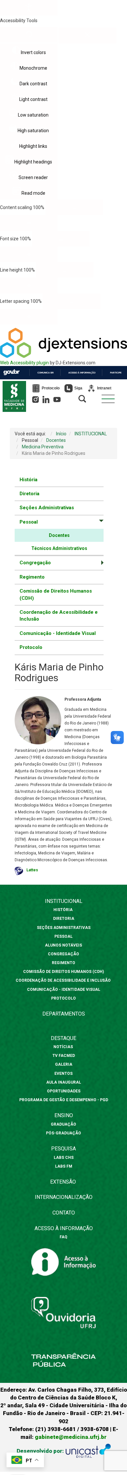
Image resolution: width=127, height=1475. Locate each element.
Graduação (63, 1124)
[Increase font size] (29, 254)
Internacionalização (63, 1197)
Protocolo (31, 647)
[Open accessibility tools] (29, 8)
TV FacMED (63, 1055)
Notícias (63, 1047)
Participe (115, 372)
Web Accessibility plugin (24, 362)
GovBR (11, 372)
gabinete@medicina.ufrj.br (70, 1437)
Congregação (63, 954)
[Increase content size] (29, 223)
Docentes (59, 535)
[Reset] (29, 35)
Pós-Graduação (63, 1133)
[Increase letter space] (29, 317)
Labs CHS (64, 1157)
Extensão (63, 1182)
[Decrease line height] (64, 270)
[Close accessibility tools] (87, 35)
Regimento (32, 577)
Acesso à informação (81, 372)
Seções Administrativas (47, 508)
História (28, 480)
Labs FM (63, 1166)
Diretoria (29, 494)
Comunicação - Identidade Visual (58, 633)
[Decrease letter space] (71, 301)
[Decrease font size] (61, 238)
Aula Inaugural (63, 1082)
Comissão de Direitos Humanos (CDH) (56, 594)
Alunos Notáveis (63, 945)
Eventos (63, 1073)
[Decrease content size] (74, 207)
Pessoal (63, 936)
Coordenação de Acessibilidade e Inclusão (59, 615)
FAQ (63, 1237)
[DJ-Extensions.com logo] (63, 356)
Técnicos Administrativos (59, 548)
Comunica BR (45, 372)
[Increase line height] (29, 285)
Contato (63, 1213)
